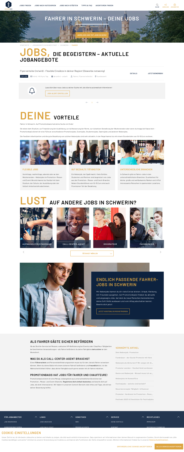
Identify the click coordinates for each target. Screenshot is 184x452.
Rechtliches (153, 417)
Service (115, 417)
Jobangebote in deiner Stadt (44, 45)
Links (42, 417)
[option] (92, 73)
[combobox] (92, 253)
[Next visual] (160, 252)
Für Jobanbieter (13, 417)
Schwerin (64, 45)
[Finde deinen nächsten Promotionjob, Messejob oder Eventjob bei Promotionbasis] (8, 5)
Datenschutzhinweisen (158, 440)
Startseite (24, 45)
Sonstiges (80, 417)
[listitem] (20, 422)
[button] (157, 5)
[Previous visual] (24, 252)
